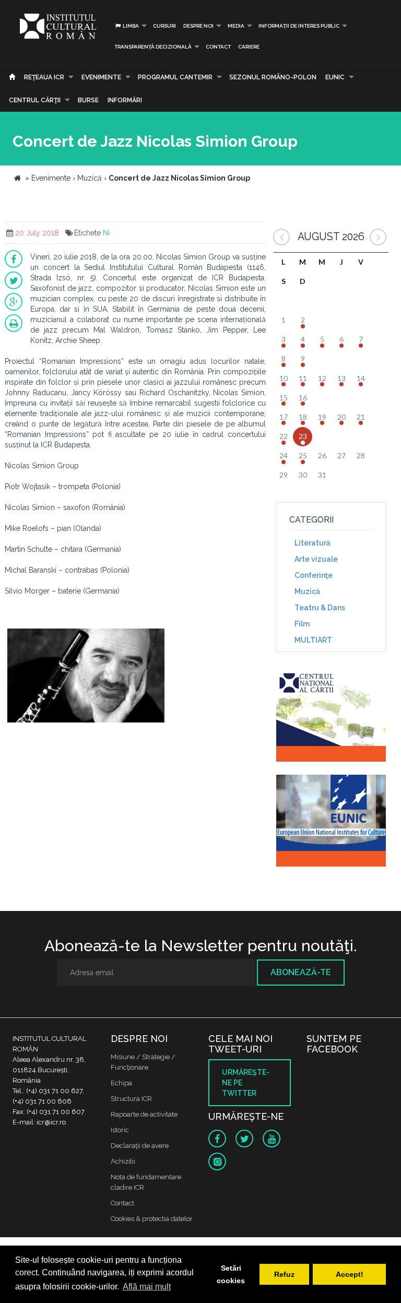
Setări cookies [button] (231, 1274)
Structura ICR (131, 1099)
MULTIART (313, 640)
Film (302, 624)
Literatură (312, 543)
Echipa (121, 1083)
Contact (218, 47)
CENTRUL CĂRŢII (35, 100)
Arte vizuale (316, 559)
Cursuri (164, 26)
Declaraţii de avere (140, 1146)
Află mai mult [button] (147, 1286)
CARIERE (249, 47)
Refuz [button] (284, 1274)
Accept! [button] (349, 1274)
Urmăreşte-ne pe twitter (245, 1082)
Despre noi (198, 26)
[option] (86, 677)
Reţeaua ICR (44, 77)
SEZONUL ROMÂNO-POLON (272, 77)
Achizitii (123, 1161)
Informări (125, 100)
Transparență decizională (153, 47)
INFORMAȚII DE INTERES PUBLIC (298, 26)
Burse (88, 100)
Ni (106, 233)
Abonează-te (300, 972)
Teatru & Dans (319, 607)
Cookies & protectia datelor (152, 1219)
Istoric (120, 1130)
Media (236, 26)
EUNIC (335, 77)
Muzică (307, 591)
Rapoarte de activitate (144, 1114)
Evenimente (101, 77)
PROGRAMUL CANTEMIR (175, 77)
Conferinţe (313, 575)
